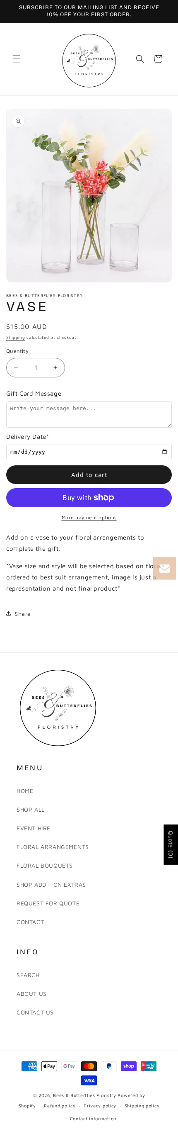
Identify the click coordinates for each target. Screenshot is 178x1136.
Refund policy (59, 1105)
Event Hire (34, 828)
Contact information (93, 1118)
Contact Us (35, 1012)
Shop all (31, 809)
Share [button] (22, 613)
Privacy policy (100, 1105)
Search (28, 974)
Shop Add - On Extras (51, 884)
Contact (30, 921)
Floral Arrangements (53, 846)
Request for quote (48, 903)
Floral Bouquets (45, 865)
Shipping (15, 337)
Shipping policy (142, 1105)
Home (25, 790)
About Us (32, 993)
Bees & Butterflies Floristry (85, 1095)
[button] (16, 59)
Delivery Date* (27, 436)
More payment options (89, 517)
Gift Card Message (33, 393)
